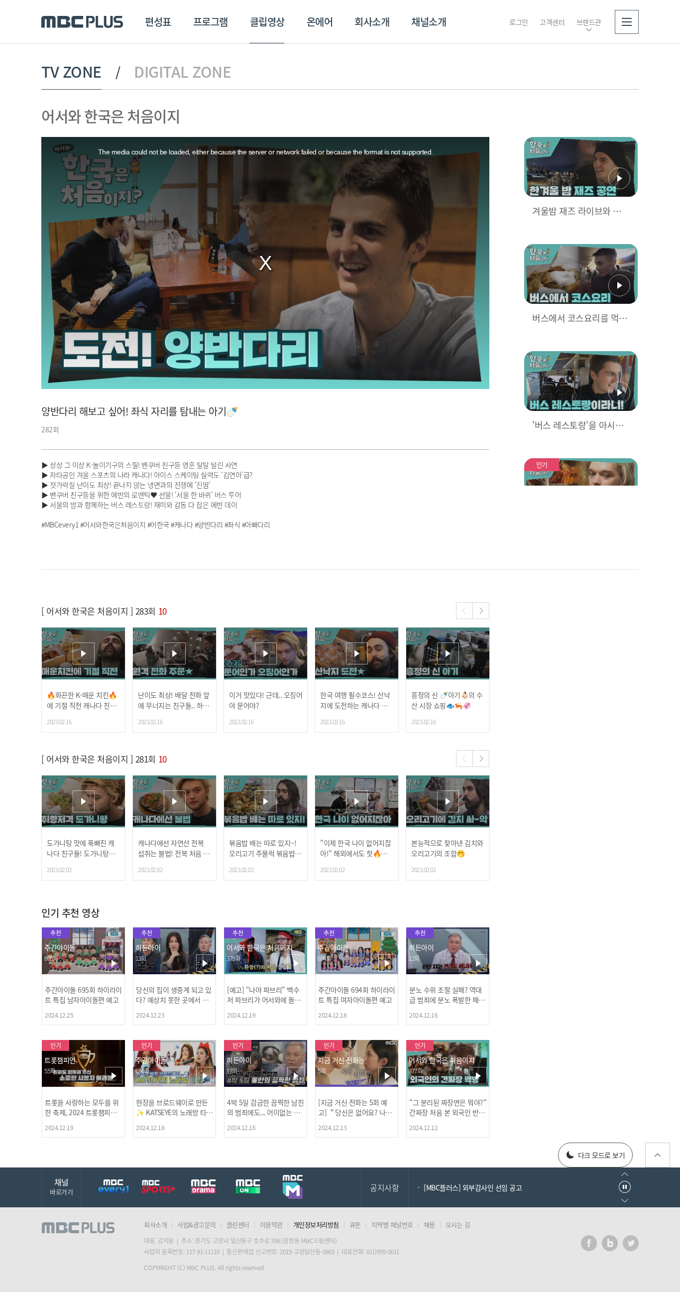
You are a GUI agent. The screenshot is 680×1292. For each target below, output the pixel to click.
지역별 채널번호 (392, 1224)
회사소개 (371, 21)
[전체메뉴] (627, 22)
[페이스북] (589, 1243)
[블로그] (610, 1243)
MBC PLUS (82, 22)
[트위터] (631, 1243)
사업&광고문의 (196, 1224)
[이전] (464, 610)
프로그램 (210, 21)
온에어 (320, 21)
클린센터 (238, 1224)
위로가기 (657, 1155)
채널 (61, 1186)
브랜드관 (588, 22)
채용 (429, 1224)
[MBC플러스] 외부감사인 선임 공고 (473, 1187)
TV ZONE (71, 72)
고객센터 (552, 22)
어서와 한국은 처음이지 (110, 116)
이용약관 (271, 1224)
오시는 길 (458, 1224)
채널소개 (428, 21)
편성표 (158, 21)
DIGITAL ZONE (182, 72)
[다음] (480, 610)
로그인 (518, 22)
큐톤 (355, 1224)
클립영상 (267, 21)
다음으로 (624, 1200)
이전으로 (624, 1174)
